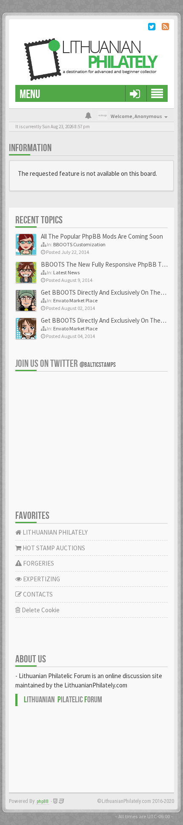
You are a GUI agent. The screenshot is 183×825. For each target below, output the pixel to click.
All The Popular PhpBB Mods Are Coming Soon (102, 236)
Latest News (66, 272)
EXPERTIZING (41, 579)
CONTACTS (37, 594)
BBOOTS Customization (79, 244)
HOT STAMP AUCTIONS (53, 548)
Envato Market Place (75, 300)
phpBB (43, 801)
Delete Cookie (40, 610)
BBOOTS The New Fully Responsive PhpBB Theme (109, 264)
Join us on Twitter (65, 364)
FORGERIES (38, 563)
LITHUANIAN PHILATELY (54, 532)
